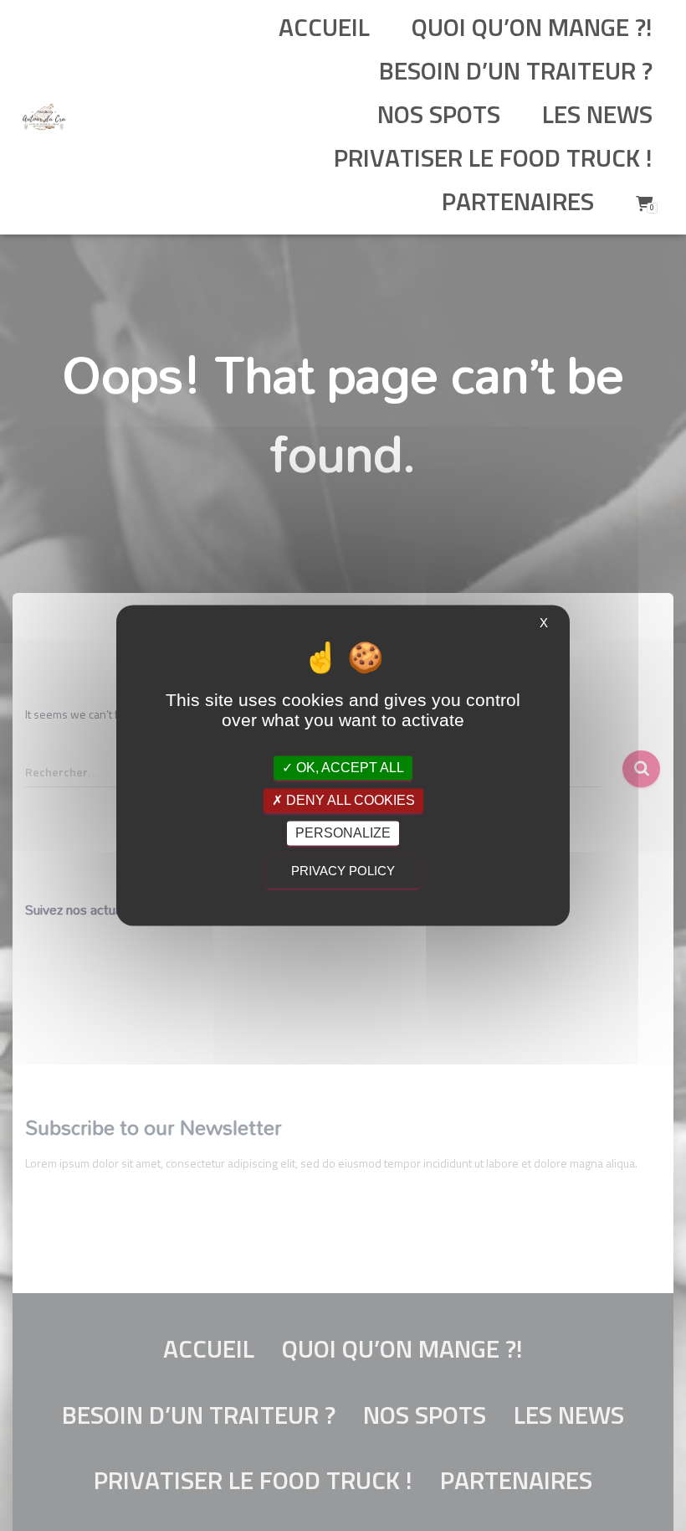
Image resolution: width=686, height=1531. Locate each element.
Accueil (324, 29)
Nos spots (435, 116)
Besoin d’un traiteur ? (516, 72)
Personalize (343, 833)
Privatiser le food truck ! (490, 160)
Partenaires (518, 203)
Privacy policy (343, 871)
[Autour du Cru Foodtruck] (44, 117)
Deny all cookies (349, 800)
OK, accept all (348, 767)
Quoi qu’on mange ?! (532, 29)
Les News (597, 116)
